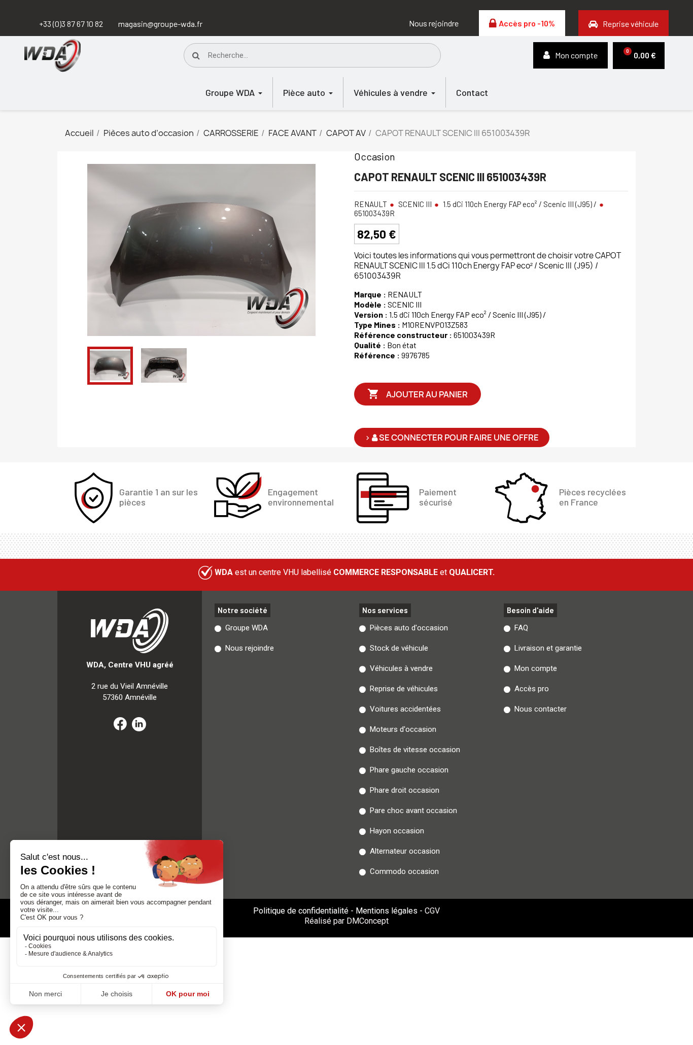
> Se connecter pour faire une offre (452, 437)
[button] (434, 23)
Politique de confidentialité (301, 911)
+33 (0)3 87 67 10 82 (71, 23)
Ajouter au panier (417, 394)
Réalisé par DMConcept (346, 921)
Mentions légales (387, 911)
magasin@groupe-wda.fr (160, 23)
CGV (432, 911)
